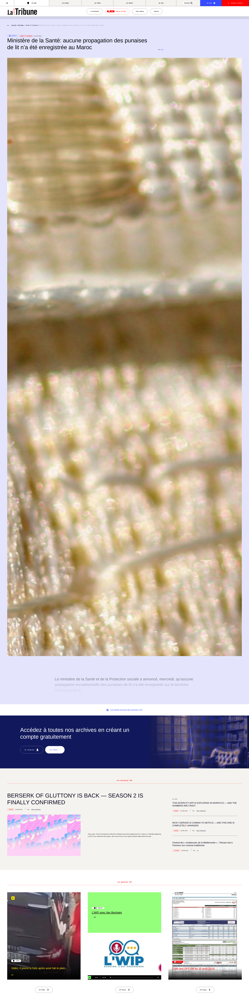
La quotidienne (94, 11)
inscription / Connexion (237, 3)
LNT (162, 49)
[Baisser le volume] (158, 977)
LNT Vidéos (97, 3)
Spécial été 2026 (118, 11)
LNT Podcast (129, 3)
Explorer (156, 11)
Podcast (100, 908)
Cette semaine (140, 11)
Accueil (13, 25)
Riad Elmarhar (36, 809)
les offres (54, 750)
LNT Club (209, 3)
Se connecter (29, 750)
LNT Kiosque (65, 3)
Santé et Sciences (32, 25)
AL (198, 850)
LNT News (33, 3)
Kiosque (179, 962)
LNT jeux (161, 3)
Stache (11, 809)
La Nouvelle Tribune (22, 11)
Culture (176, 850)
